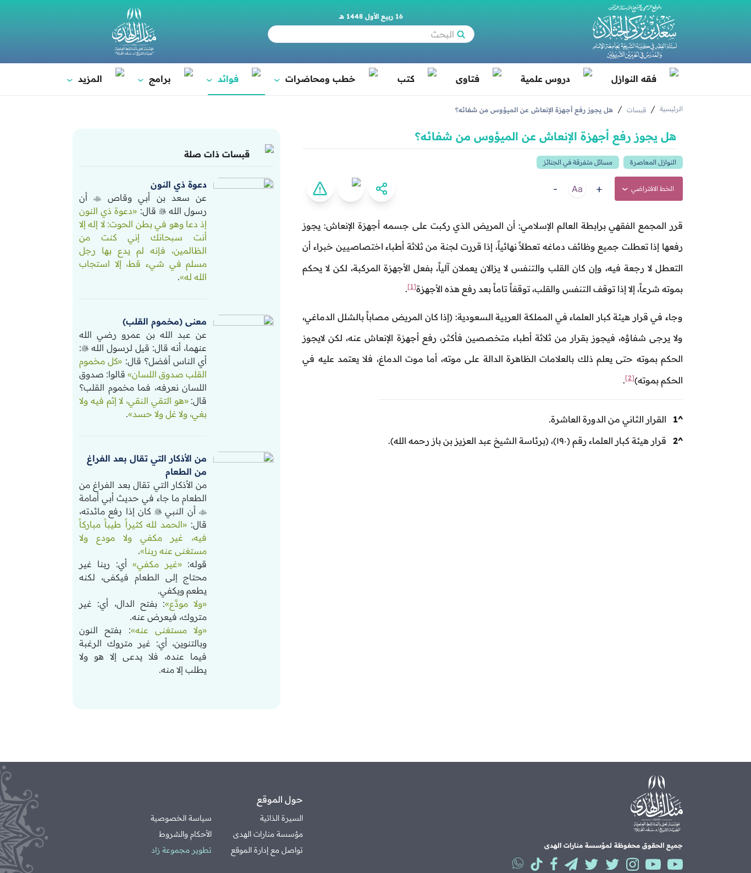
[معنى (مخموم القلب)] (243, 331)
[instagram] (632, 864)
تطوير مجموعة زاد (181, 850)
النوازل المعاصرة (653, 162)
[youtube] (675, 864)
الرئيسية (671, 109)
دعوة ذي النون (179, 184)
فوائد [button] (223, 78)
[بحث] (461, 34)
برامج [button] (155, 78)
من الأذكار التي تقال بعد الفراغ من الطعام (147, 465)
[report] (320, 188)
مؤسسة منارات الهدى (268, 834)
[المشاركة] (381, 188)
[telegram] (571, 864)
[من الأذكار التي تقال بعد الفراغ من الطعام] (243, 468)
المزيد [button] (85, 78)
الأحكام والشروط (185, 834)
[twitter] (612, 864)
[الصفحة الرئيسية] (634, 31)
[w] (517, 863)
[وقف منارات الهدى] (134, 32)
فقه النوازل (633, 78)
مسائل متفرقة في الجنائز (577, 162)
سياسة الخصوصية (181, 818)
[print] (351, 188)
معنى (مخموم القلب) (165, 321)
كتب (406, 78)
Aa (577, 188)
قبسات (636, 110)
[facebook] (554, 864)
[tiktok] (536, 864)
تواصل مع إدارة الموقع (267, 850)
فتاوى (467, 78)
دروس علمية (545, 78)
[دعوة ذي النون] (243, 194)
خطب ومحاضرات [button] (315, 78)
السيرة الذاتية (281, 818)
